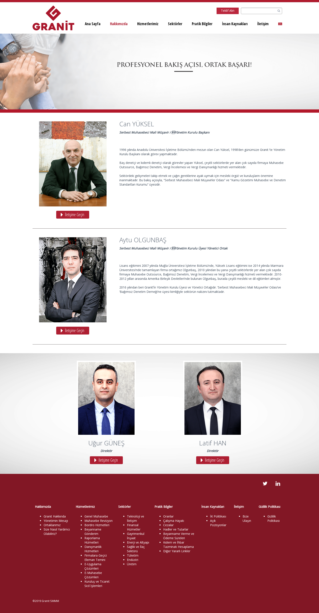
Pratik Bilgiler (202, 23)
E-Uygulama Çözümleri (92, 566)
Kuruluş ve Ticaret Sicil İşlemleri (97, 583)
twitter (265, 483)
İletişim (263, 23)
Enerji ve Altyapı (138, 542)
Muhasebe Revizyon (98, 521)
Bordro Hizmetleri (96, 525)
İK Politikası (218, 516)
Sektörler (175, 23)
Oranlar (168, 516)
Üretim (131, 564)
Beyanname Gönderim (92, 531)
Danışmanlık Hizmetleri (93, 549)
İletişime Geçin (74, 215)
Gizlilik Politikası (273, 518)
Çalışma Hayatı (173, 521)
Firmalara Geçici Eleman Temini (95, 557)
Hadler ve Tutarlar (175, 529)
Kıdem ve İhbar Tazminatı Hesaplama (178, 544)
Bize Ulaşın (247, 518)
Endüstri (132, 560)
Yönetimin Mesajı (56, 521)
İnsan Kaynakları (235, 23)
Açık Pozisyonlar (218, 523)
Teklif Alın (227, 10)
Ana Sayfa (92, 23)
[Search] (279, 11)
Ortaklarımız (52, 525)
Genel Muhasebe (96, 516)
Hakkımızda (119, 23)
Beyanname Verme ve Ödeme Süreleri (178, 536)
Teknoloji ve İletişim (135, 518)
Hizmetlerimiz (147, 23)
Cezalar (168, 525)
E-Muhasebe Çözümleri (93, 575)
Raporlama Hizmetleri (92, 540)
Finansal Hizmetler (133, 527)
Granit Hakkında (55, 516)
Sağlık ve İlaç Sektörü (136, 549)
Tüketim (132, 555)
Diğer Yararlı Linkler (176, 551)
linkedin (278, 483)
